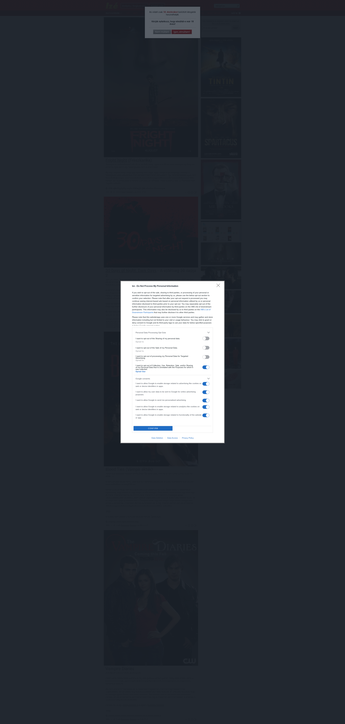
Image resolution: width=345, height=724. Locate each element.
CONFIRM (153, 428)
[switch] (205, 338)
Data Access (172, 438)
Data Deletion (157, 438)
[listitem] (172, 332)
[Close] (219, 286)
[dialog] (172, 362)
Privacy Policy (188, 438)
